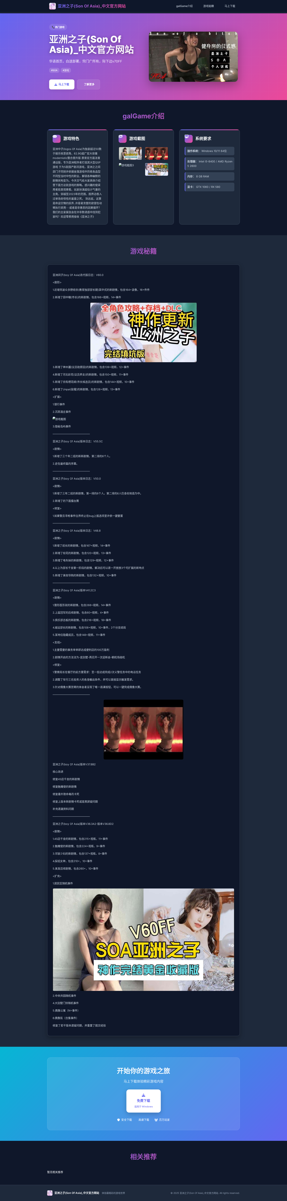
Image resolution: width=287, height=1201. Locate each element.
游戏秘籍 (208, 6)
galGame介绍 (184, 6)
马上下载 (230, 6)
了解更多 (89, 84)
